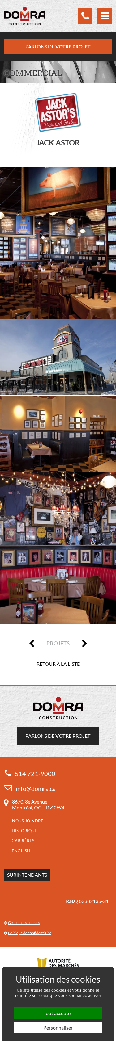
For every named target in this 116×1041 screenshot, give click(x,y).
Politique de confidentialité (29, 932)
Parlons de (58, 46)
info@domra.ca (36, 788)
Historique (24, 830)
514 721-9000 (35, 773)
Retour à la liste (58, 664)
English (21, 850)
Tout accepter (58, 1013)
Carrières (23, 840)
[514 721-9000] (85, 16)
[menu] (104, 16)
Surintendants (27, 875)
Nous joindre (27, 820)
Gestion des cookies (24, 922)
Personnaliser (58, 1028)
